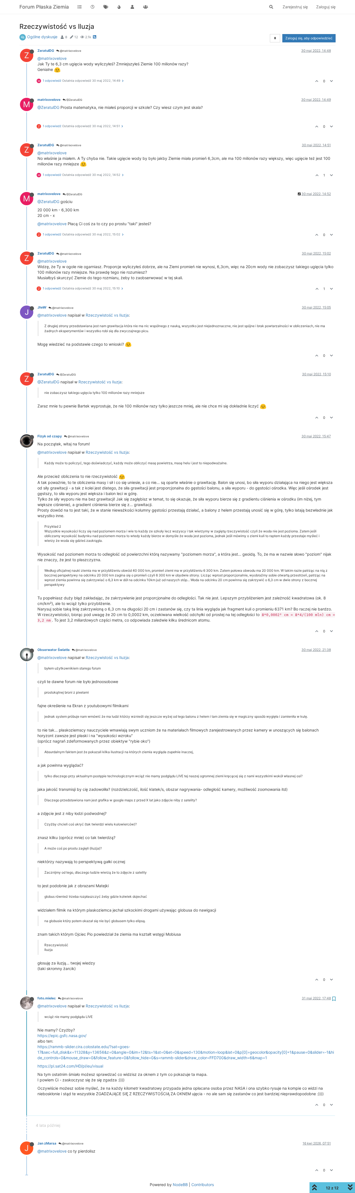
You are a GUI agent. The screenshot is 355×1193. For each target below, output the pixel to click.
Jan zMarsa (46, 1143)
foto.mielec (46, 998)
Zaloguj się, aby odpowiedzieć (309, 38)
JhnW (41, 307)
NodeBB (180, 1184)
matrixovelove (48, 100)
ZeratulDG (45, 50)
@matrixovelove (70, 50)
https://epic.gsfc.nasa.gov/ (62, 1035)
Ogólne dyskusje (42, 36)
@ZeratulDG (73, 99)
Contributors (202, 1184)
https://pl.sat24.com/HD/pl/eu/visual (70, 1066)
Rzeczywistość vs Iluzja (107, 315)
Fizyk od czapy (49, 436)
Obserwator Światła (53, 650)
